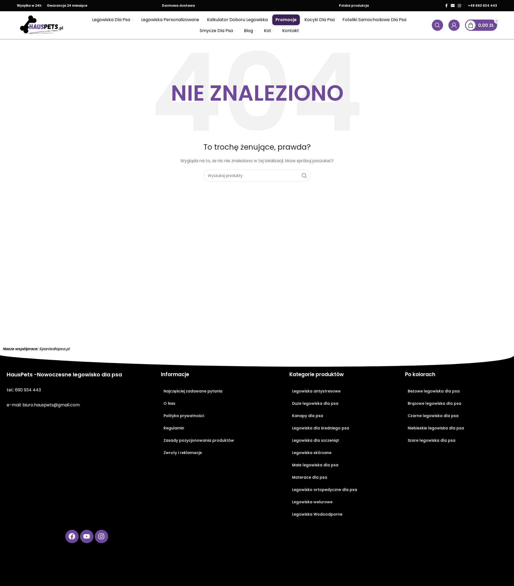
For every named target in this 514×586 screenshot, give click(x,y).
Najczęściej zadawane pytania (193, 391)
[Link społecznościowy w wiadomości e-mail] (452, 5)
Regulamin (174, 428)
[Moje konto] (454, 25)
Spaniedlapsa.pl (54, 348)
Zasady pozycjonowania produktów (199, 440)
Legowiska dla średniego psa (320, 428)
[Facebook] (72, 536)
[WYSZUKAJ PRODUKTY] (304, 175)
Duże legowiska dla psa (315, 403)
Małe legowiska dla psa (315, 465)
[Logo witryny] (42, 25)
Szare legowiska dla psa (431, 440)
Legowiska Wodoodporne (317, 514)
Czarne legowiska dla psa (433, 415)
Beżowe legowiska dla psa (434, 391)
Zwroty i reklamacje (183, 452)
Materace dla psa (309, 477)
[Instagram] (101, 536)
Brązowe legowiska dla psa (434, 403)
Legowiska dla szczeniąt (315, 440)
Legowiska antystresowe (316, 391)
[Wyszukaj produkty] (437, 25)
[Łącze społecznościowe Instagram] (459, 5)
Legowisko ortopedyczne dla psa (324, 489)
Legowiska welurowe (312, 502)
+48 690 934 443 (482, 5)
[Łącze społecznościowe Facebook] (446, 5)
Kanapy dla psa (307, 415)
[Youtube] (86, 536)
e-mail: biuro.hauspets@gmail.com (43, 405)
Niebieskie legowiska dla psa (436, 428)
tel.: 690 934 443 (24, 390)
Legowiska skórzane (311, 452)
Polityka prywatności (184, 415)
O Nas (169, 403)
